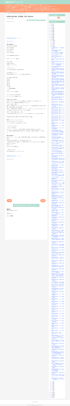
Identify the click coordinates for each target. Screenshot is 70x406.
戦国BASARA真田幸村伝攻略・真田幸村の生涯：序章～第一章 (57, 97)
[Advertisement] (26, 29)
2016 (51, 39)
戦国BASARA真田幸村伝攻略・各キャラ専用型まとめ (57, 67)
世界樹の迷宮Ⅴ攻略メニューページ (14, 38)
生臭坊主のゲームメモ (14, 2)
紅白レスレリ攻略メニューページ (54, 8)
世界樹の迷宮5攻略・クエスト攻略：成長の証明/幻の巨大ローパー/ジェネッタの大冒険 (57, 370)
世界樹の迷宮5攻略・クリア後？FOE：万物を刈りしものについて (57, 170)
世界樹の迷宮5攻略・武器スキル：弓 (57, 110)
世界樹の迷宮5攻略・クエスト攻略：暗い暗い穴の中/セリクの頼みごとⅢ (57, 258)
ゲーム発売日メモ (8, 11)
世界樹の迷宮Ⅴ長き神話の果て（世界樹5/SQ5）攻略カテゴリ (26, 205)
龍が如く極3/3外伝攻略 (20, 10)
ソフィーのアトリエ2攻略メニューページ (44, 7)
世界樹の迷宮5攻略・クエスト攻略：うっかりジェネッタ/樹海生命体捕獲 (57, 245)
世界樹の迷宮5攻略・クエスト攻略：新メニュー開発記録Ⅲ (57, 272)
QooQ (37, 405)
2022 (51, 30)
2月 (52, 389)
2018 (51, 36)
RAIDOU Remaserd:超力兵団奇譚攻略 (40, 8)
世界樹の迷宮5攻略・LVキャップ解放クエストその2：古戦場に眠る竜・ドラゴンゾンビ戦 (57, 175)
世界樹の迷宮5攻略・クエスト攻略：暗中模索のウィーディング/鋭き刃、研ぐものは (57, 225)
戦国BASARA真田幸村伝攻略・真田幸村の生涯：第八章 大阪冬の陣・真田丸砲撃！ (58, 76)
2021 (51, 31)
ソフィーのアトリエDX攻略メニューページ (28, 7)
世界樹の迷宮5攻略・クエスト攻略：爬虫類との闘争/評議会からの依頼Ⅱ (57, 239)
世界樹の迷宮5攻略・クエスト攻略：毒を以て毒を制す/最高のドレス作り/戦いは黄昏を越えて (57, 346)
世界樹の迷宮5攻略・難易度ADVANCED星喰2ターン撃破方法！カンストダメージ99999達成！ (57, 131)
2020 (51, 33)
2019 (51, 34)
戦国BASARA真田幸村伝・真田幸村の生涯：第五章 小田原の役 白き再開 (58, 85)
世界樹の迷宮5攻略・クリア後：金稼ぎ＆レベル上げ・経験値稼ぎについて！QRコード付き (58, 148)
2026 (51, 24)
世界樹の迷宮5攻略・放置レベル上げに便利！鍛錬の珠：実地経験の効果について (58, 159)
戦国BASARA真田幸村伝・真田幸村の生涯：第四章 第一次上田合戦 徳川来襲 (58, 88)
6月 (52, 383)
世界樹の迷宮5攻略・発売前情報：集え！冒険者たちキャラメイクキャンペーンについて (58, 379)
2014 (51, 394)
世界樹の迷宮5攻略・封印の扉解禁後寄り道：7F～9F (57, 248)
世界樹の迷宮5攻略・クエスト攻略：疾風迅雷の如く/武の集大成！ (57, 196)
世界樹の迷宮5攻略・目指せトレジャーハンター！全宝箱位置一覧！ (57, 151)
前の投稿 (43, 200)
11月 (52, 41)
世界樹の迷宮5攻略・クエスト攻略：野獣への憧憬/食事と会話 (57, 205)
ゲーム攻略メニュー (42, 10)
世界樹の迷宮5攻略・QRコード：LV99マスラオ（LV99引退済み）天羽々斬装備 (57, 105)
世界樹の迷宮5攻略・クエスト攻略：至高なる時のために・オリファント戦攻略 (58, 193)
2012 (51, 397)
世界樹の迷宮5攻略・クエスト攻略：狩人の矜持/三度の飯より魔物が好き (57, 358)
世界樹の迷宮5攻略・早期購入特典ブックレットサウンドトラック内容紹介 (58, 375)
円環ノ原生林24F (10, 41)
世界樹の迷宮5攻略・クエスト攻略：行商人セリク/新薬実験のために (57, 336)
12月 (52, 40)
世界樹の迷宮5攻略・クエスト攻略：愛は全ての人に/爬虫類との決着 (57, 231)
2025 (51, 25)
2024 (51, 27)
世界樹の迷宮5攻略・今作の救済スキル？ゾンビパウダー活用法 (57, 146)
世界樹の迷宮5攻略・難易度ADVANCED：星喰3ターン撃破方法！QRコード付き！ (57, 138)
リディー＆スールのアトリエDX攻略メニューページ (46, 6)
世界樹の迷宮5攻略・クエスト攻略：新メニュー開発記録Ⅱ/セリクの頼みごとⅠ (57, 341)
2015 (51, 392)
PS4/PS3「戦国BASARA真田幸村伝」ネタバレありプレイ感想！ (57, 53)
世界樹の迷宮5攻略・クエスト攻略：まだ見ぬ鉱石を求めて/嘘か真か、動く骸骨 (57, 289)
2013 (51, 395)
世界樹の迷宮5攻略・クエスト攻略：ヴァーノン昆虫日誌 (57, 213)
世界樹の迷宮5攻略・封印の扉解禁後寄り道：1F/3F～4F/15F (57, 253)
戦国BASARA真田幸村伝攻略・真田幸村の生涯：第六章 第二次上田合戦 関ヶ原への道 (58, 82)
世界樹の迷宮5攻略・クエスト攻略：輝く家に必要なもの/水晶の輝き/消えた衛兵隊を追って (57, 236)
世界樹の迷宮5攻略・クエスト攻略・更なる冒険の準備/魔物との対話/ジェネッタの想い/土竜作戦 (57, 352)
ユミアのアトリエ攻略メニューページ (11, 8)
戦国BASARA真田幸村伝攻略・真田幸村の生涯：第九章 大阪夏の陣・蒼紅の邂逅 (58, 73)
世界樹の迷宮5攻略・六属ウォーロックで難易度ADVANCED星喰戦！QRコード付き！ (57, 134)
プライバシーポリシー (54, 10)
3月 (52, 387)
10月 (52, 43)
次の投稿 (9, 200)
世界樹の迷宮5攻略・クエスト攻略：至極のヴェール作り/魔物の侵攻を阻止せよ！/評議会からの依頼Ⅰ (57, 274)
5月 (52, 384)
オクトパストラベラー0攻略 (10, 10)
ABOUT (48, 10)
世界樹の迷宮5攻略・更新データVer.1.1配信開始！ (57, 51)
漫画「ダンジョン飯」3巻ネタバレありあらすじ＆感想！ (57, 143)
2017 (51, 37)
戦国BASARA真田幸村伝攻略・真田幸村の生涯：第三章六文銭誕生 (57, 92)
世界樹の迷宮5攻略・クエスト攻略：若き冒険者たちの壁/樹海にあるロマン (57, 266)
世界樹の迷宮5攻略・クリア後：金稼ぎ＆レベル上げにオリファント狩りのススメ (58, 189)
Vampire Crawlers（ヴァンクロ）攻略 (31, 10)
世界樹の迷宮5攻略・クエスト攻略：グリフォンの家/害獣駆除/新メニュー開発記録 (57, 364)
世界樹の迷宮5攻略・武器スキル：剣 (57, 119)
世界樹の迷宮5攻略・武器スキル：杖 (57, 107)
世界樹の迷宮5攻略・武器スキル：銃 (57, 109)
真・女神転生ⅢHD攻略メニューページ (29, 6)
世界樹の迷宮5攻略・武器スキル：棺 (57, 112)
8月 (52, 46)
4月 (52, 386)
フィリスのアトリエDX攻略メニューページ (12, 7)
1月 (52, 390)
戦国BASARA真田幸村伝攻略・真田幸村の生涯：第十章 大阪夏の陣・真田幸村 (58, 69)
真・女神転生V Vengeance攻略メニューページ (13, 6)
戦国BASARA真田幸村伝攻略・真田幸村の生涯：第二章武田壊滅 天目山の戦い (58, 94)
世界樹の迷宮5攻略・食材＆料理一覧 (57, 284)
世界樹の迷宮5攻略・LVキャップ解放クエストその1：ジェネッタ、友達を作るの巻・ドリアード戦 (57, 183)
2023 (51, 28)
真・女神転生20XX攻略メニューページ (26, 8)
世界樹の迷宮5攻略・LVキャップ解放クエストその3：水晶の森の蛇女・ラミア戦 (57, 162)
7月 (52, 381)
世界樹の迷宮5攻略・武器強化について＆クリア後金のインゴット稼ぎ (57, 141)
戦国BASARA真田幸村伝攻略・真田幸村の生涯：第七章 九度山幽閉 (57, 79)
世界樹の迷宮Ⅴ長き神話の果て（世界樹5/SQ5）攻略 (36, 20)
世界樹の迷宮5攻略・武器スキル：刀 (57, 117)
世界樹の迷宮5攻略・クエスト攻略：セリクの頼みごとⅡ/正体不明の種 (57, 282)
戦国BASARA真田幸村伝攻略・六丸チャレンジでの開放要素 (57, 64)
